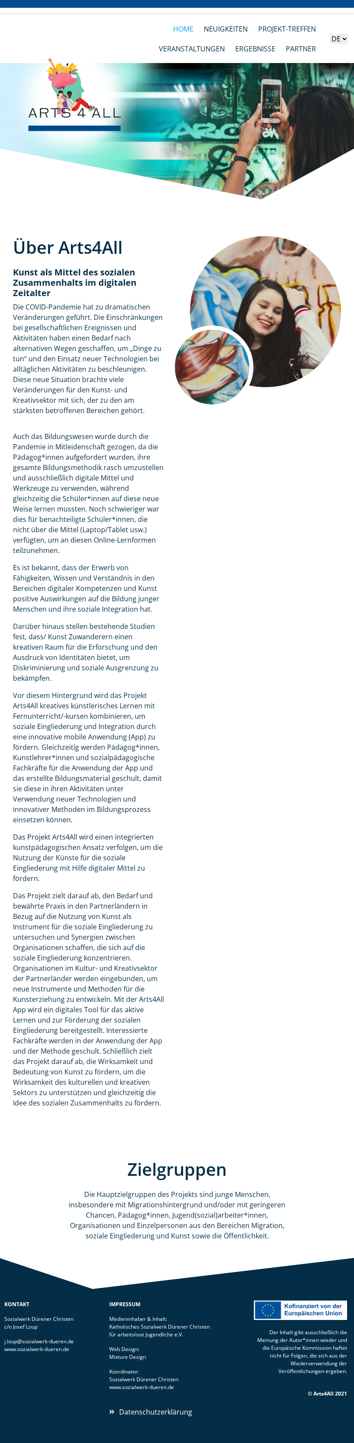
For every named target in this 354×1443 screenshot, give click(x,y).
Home (183, 29)
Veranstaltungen (192, 49)
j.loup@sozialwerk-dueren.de (39, 1341)
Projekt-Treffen (287, 29)
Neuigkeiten (226, 29)
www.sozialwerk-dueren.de (36, 1349)
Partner (301, 49)
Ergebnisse (255, 49)
